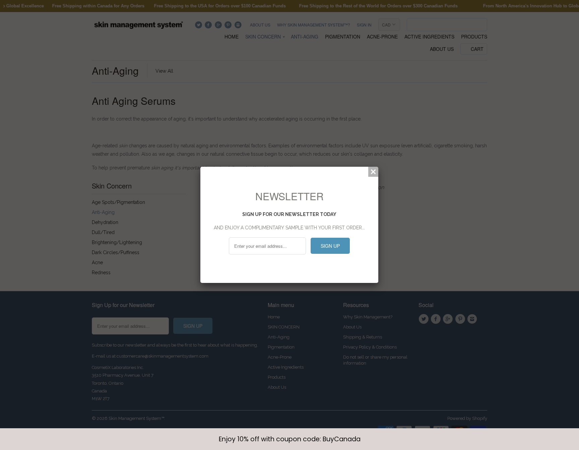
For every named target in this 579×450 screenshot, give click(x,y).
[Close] (373, 172)
